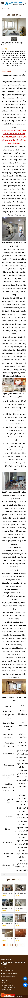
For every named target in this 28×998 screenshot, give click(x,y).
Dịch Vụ (5, 8)
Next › (12, 946)
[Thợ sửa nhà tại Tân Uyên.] (7, 887)
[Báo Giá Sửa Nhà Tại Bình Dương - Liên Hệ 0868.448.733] (20, 902)
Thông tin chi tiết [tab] (6, 71)
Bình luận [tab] (4, 874)
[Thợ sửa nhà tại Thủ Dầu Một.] (20, 887)
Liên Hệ (5, 49)
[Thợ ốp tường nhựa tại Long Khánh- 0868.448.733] (20, 933)
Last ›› (16, 946)
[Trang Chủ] (14, 3)
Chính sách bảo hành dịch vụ (9, 987)
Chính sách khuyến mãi (7, 985)
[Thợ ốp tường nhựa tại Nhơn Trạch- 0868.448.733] (7, 933)
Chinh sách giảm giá (7, 982)
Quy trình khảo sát (6, 989)
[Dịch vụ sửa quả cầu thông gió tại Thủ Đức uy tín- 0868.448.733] (7, 918)
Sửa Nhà (9, 8)
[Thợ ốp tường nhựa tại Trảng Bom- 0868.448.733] (20, 918)
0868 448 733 (10, 995)
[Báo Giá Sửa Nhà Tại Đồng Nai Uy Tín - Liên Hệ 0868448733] (7, 902)
